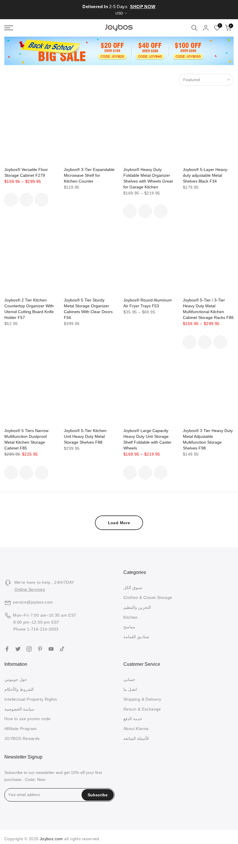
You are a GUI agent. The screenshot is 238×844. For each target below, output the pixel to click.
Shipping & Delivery (142, 699)
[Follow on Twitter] (18, 648)
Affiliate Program (20, 728)
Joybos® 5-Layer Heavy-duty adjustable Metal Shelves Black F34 (205, 175)
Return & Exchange (142, 709)
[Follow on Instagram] (29, 648)
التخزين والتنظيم (137, 607)
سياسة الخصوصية (19, 709)
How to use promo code (27, 718)
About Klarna (136, 728)
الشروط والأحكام (19, 689)
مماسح (129, 626)
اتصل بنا (130, 689)
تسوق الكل (132, 587)
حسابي (129, 679)
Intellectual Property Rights (30, 699)
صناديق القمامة (136, 636)
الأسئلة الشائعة (136, 738)
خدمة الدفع (132, 718)
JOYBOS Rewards (22, 738)
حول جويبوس (15, 679)
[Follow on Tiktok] (62, 648)
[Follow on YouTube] (51, 648)
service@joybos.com (33, 602)
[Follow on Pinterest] (40, 648)
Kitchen (130, 617)
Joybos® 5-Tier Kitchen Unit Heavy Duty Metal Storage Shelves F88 (85, 436)
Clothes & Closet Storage (147, 597)
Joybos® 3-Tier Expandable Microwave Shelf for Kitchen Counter (89, 175)
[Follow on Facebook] (7, 648)
